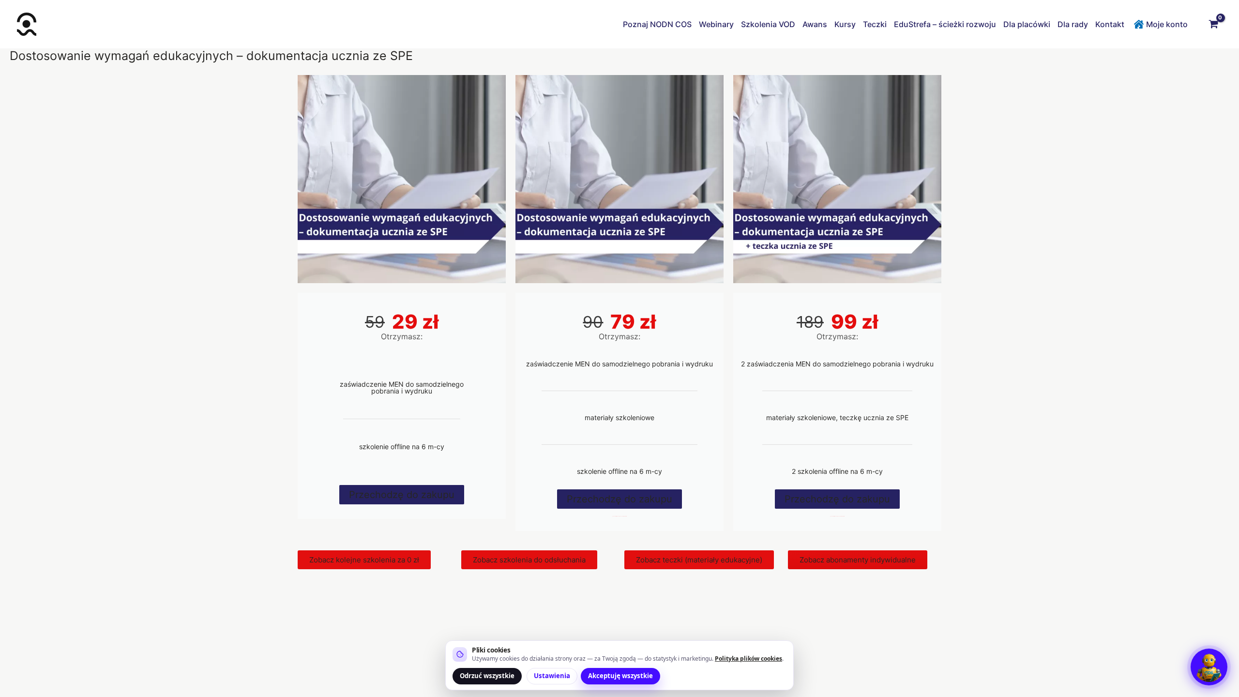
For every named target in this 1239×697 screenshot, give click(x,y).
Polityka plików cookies (748, 658)
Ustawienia (552, 675)
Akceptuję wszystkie (620, 675)
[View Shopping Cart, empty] (1213, 24)
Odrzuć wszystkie (487, 675)
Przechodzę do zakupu (401, 494)
